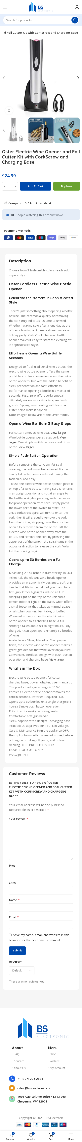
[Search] (74, 20)
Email (14, 917)
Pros (12, 865)
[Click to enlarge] (9, 111)
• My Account (56, 1068)
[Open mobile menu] (5, 7)
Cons (12, 883)
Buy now (66, 186)
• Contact (18, 1061)
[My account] (77, 7)
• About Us (19, 1068)
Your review (18, 818)
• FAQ (15, 1054)
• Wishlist (54, 1061)
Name (14, 900)
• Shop (52, 1054)
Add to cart (35, 186)
